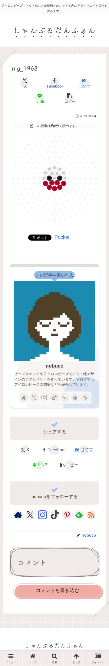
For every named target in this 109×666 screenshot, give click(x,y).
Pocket (61, 237)
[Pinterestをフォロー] (65, 397)
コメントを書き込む (57, 590)
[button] (69, 98)
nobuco (55, 365)
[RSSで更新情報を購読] (85, 397)
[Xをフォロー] (34, 397)
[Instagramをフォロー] (44, 397)
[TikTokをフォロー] (54, 397)
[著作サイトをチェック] (24, 397)
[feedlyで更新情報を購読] (75, 397)
